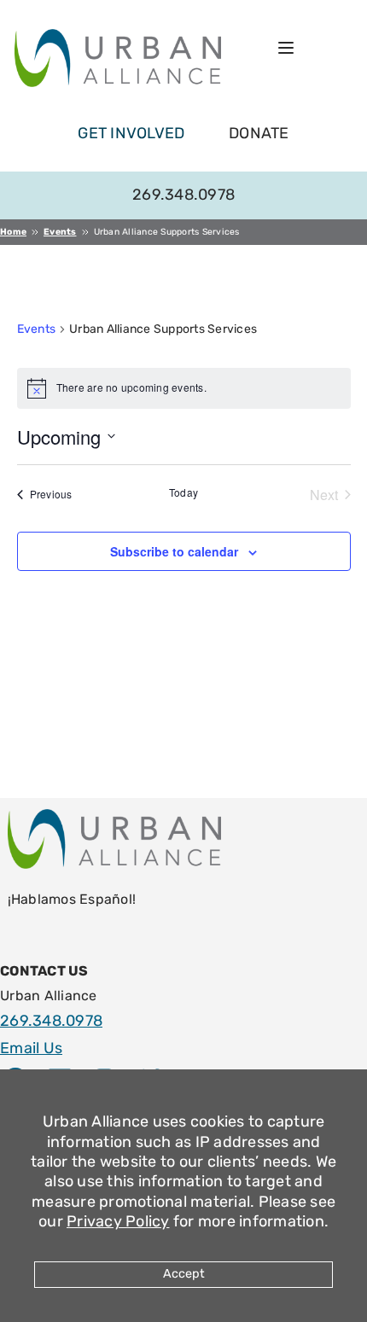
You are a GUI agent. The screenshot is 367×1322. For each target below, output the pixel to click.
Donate (259, 133)
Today (183, 492)
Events (36, 329)
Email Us (31, 1048)
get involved (131, 133)
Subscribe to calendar (174, 551)
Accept (184, 1274)
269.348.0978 (183, 194)
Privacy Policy (118, 1221)
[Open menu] (286, 48)
